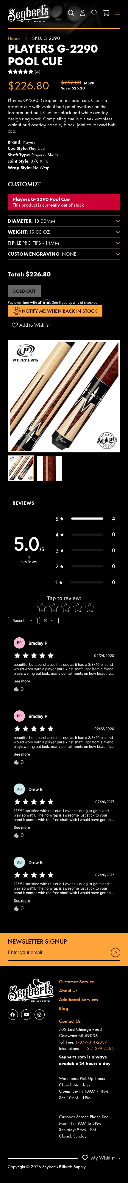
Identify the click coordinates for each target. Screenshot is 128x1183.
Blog (63, 1008)
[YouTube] (26, 1014)
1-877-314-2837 (91, 1042)
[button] (71, 13)
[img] (34, 655)
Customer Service (76, 981)
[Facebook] (13, 1014)
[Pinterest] (40, 1014)
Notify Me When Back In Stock (59, 311)
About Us (68, 990)
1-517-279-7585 (98, 1048)
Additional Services (78, 999)
